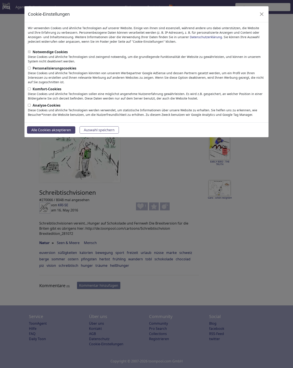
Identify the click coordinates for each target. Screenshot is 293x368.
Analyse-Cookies (46, 105)
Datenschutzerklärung (206, 37)
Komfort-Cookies (47, 89)
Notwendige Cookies (50, 52)
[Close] (261, 14)
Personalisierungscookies (54, 68)
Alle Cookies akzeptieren (51, 130)
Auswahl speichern (99, 130)
